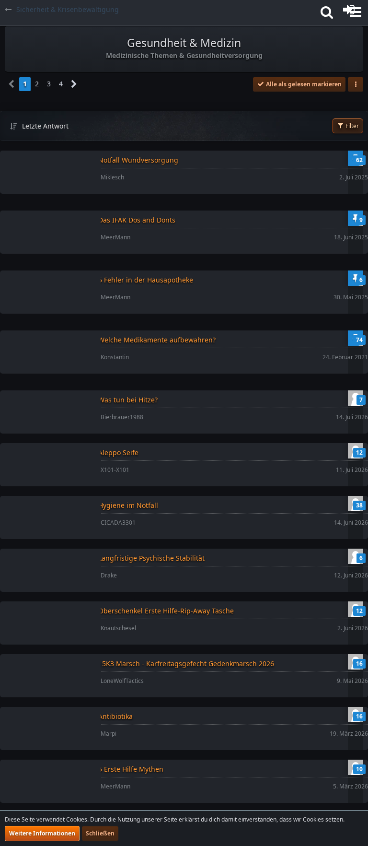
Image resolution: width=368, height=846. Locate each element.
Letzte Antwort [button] (45, 125)
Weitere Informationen (42, 833)
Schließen (100, 833)
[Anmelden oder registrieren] (348, 9)
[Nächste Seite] (74, 84)
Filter (351, 126)
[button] (326, 12)
